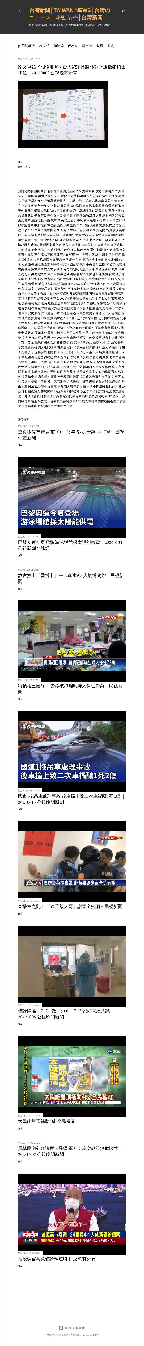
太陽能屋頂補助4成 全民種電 (46, 1121)
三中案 (32, 328)
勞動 (57, 391)
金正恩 (75, 318)
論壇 (54, 386)
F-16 (66, 255)
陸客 (91, 323)
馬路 (111, 279)
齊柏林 (113, 347)
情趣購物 (76, 206)
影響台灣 (87, 289)
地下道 (101, 284)
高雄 (34, 347)
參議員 (106, 235)
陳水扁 (116, 211)
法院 (85, 240)
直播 (54, 377)
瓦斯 (38, 284)
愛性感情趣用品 (108, 401)
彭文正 (103, 377)
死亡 (37, 255)
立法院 (81, 357)
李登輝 (61, 211)
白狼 (38, 308)
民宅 (64, 220)
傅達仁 (67, 323)
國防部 (113, 216)
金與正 (117, 396)
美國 (34, 362)
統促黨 (68, 308)
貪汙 (96, 264)
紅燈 (60, 308)
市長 (121, 367)
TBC (53, 211)
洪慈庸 (74, 274)
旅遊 (57, 362)
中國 (50, 230)
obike (89, 342)
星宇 (73, 372)
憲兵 (85, 269)
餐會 (37, 216)
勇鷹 (28, 401)
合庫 (108, 323)
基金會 (51, 216)
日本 (41, 362)
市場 (70, 362)
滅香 (112, 289)
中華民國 (41, 230)
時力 (102, 352)
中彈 (105, 191)
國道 (38, 264)
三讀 (38, 289)
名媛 (92, 191)
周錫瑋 (110, 220)
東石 (118, 377)
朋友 (105, 255)
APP (27, 294)
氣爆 (31, 284)
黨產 (85, 206)
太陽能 (67, 279)
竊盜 (82, 279)
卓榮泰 (87, 201)
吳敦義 (32, 338)
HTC (67, 303)
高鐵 (25, 357)
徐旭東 (44, 259)
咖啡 (77, 284)
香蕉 (118, 191)
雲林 (119, 220)
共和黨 (58, 406)
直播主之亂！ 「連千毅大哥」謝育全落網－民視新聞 (70, 906)
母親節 (26, 235)
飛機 (121, 216)
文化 (119, 289)
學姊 (25, 201)
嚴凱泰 (113, 196)
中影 (37, 225)
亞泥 (118, 255)
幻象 (44, 318)
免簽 (63, 362)
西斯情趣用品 (53, 279)
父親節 (51, 235)
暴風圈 (103, 294)
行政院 (71, 357)
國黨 (112, 264)
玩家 (89, 279)
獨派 (53, 259)
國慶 (92, 308)
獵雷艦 (26, 318)
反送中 (26, 382)
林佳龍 (51, 225)
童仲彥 (107, 250)
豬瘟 (51, 196)
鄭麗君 (35, 318)
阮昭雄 (58, 382)
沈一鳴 (22, 396)
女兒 (122, 250)
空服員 (42, 382)
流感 (44, 255)
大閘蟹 (81, 313)
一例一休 (37, 240)
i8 (81, 308)
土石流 (72, 220)
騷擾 (51, 303)
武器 (85, 235)
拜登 (41, 406)
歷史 (73, 367)
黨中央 (45, 386)
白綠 (79, 201)
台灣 (86, 230)
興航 (47, 220)
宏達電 (58, 303)
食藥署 (35, 294)
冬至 (83, 391)
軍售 (98, 235)
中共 (90, 386)
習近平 (64, 230)
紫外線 (106, 269)
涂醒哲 (48, 240)
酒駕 (21, 220)
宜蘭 (28, 372)
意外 (44, 284)
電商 (41, 274)
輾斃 (118, 382)
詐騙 (38, 196)
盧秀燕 (74, 382)
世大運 (113, 338)
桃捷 (103, 342)
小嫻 (75, 328)
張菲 (38, 313)
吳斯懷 (91, 391)
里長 (73, 225)
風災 (31, 255)
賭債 (64, 284)
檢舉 (99, 347)
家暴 (116, 250)
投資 (57, 206)
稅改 (56, 294)
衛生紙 (55, 333)
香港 (96, 357)
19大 (108, 313)
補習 (100, 250)
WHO (108, 396)
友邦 (21, 342)
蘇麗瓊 (22, 328)
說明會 (94, 303)
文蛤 (79, 191)
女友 (50, 269)
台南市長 (66, 333)
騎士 (118, 352)
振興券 (61, 401)
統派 (59, 259)
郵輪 (41, 279)
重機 (31, 264)
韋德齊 (93, 401)
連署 (50, 201)
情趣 (66, 216)
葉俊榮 (85, 303)
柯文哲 (44, 46)
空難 (50, 318)
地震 (34, 333)
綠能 (75, 279)
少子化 (99, 259)
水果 (66, 225)
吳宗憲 (90, 372)
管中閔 (77, 211)
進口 (73, 250)
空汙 (71, 289)
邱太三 (97, 216)
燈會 (64, 196)
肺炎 (110, 46)
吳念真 (64, 274)
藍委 (112, 255)
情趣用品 (83, 196)
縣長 (21, 372)
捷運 (60, 342)
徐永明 (76, 323)
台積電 (119, 274)
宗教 (106, 289)
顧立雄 (74, 342)
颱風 (99, 46)
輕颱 (111, 294)
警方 (44, 303)
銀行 (38, 303)
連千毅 (61, 377)
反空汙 (42, 201)
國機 (121, 235)
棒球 (121, 338)
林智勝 (114, 318)
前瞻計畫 (111, 333)
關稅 (37, 191)
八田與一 (70, 352)
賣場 (116, 284)
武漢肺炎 (34, 396)
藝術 (72, 240)
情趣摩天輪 (38, 235)
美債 (43, 191)
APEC (67, 318)
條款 (25, 308)
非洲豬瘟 (98, 201)
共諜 (47, 367)
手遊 (79, 367)
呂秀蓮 (93, 377)
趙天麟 (57, 323)
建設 (84, 245)
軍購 (91, 235)
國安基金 (69, 191)
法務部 (87, 216)
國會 (28, 240)
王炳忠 (99, 328)
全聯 (57, 274)
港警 (25, 377)
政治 (27, 167)
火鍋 (21, 323)
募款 (44, 216)
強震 (47, 333)
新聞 (57, 347)
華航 (77, 386)
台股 (112, 274)
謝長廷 (48, 362)
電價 (112, 382)
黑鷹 (109, 391)
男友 (44, 269)
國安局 (75, 303)
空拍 (41, 367)
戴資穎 (77, 294)
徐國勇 (116, 313)
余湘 (63, 391)
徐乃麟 (55, 313)
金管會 (84, 299)
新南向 (64, 269)
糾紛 (57, 284)
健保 (34, 367)
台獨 (77, 308)
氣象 (115, 269)
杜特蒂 (109, 308)
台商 (57, 269)
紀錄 (25, 386)
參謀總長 (118, 391)
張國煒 (81, 372)
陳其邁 (48, 323)
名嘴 (28, 367)
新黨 (108, 328)
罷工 (57, 196)
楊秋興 (110, 386)
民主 (31, 386)
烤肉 (31, 313)
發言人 (66, 245)
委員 (102, 357)
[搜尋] (124, 10)
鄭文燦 (100, 225)
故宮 (114, 342)
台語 (28, 352)
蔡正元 (116, 206)
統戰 (105, 382)
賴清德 (59, 46)
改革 (99, 338)
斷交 (66, 342)
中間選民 (99, 386)
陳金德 (38, 323)
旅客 (64, 289)
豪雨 (87, 220)
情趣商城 (88, 259)
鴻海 (105, 274)
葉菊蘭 (100, 230)
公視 (93, 220)
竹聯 (118, 308)
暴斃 (98, 191)
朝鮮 (107, 318)
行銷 (28, 274)
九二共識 (69, 201)
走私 (41, 220)
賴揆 (25, 338)
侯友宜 (73, 46)
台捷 (25, 406)
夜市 (66, 372)
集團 (31, 196)
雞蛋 (108, 206)
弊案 (92, 255)
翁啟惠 (57, 245)
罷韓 (70, 391)
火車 (96, 352)
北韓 (84, 318)
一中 (79, 255)
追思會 (39, 357)
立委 (38, 386)
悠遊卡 (93, 299)
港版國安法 (73, 401)
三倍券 (51, 401)
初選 (85, 333)
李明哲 (22, 255)
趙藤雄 (76, 245)
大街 (105, 279)
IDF (24, 259)
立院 (102, 264)
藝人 (115, 367)
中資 (60, 386)
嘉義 (31, 357)
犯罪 (25, 196)
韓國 (91, 318)
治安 (34, 250)
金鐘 (73, 313)
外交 (92, 338)
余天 (73, 338)
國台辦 (74, 264)
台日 (28, 362)
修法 (83, 274)
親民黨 (47, 245)
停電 (103, 303)
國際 (108, 367)
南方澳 (68, 386)
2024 (63, 299)
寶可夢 (96, 279)
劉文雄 (42, 347)
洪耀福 (86, 211)
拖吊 (71, 284)
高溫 (99, 269)
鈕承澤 (103, 196)
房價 (41, 250)
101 (108, 342)
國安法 (115, 328)
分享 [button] (20, 161)
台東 (92, 269)
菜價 (63, 294)
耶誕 (121, 323)
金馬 (114, 323)
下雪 (69, 328)
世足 (44, 196)
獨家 (114, 299)
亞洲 (34, 279)
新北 (109, 357)
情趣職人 (82, 338)
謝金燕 (45, 264)
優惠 (57, 289)
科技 (28, 279)
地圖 (78, 235)
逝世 (51, 289)
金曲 (30, 259)
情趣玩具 (76, 269)
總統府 (29, 323)
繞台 (105, 338)
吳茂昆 (29, 211)
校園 (102, 206)
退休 (93, 250)
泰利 (21, 299)
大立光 (100, 367)
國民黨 (64, 206)
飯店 (93, 362)
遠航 (34, 220)
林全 (57, 357)
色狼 (67, 250)
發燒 (91, 396)
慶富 (85, 323)
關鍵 (86, 362)
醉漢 (79, 216)
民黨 (119, 264)
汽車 (54, 220)
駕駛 (77, 289)
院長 (63, 357)
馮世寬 (58, 318)
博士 (50, 382)
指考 (83, 342)
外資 (95, 211)
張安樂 (52, 308)
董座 (21, 279)
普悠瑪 (94, 196)
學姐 (66, 382)
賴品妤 (84, 377)
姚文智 (119, 240)
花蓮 (41, 333)
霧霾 (40, 328)
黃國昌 (51, 255)
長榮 (34, 382)
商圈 (25, 284)
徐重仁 (48, 274)
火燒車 (85, 284)
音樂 (21, 347)
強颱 (69, 299)
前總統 (38, 342)
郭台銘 (87, 46)
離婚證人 (34, 391)
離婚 (91, 328)
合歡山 (60, 328)
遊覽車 (100, 362)
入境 (25, 289)
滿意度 (100, 333)
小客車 (101, 220)
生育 (79, 259)
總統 (47, 342)
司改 (79, 240)
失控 (50, 206)
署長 (31, 303)
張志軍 (64, 264)
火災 (118, 279)
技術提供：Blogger (75, 1327)
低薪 (34, 352)
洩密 (93, 225)
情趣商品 (89, 367)
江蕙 (28, 347)
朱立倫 (116, 357)
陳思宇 (109, 201)
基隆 (28, 269)
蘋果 (121, 269)
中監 (60, 216)
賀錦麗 (48, 406)
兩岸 (66, 259)
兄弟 (123, 318)
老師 (87, 250)
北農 (92, 333)
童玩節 (35, 372)
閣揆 (69, 294)
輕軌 (93, 284)
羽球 (85, 294)
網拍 (47, 377)
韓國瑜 (57, 191)
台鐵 (43, 294)
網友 (105, 216)
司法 (89, 357)
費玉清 (45, 313)
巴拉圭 (51, 338)
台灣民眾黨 (109, 372)
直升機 (102, 245)
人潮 (21, 274)
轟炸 (111, 191)
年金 (66, 338)
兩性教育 (73, 377)
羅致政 (113, 230)
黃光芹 (72, 196)
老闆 (50, 352)
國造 (21, 240)
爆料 (60, 250)
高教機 (42, 401)
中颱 (50, 294)
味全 (31, 377)
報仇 (60, 352)
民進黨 (93, 206)
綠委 (98, 255)
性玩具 (98, 318)
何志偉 (26, 206)
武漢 (50, 396)
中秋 (92, 240)
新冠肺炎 (66, 396)
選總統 (39, 377)
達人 (105, 347)
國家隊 (32, 406)
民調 (25, 230)
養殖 (76, 299)
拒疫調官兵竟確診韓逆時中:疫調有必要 (57, 1259)
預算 (44, 225)
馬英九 (29, 342)
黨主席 (35, 269)
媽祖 (92, 382)
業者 (73, 216)
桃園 (108, 211)
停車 (109, 284)
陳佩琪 (100, 313)
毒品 (101, 211)
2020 (31, 230)
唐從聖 (64, 313)
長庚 (121, 342)
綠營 (40, 299)
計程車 (100, 240)
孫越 (47, 211)
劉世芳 (92, 245)
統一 (72, 259)
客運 (109, 362)
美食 (34, 274)
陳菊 (28, 220)
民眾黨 (100, 391)
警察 (28, 250)
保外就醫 (28, 216)
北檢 (86, 225)
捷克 (85, 401)
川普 (79, 230)
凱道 (63, 347)
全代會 (110, 303)
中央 (89, 264)
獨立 (93, 230)
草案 (31, 289)
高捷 (96, 342)
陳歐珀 (45, 372)
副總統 (48, 357)
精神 (44, 308)
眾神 (70, 347)
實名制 (99, 396)
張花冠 (57, 240)
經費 (25, 264)
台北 (53, 342)
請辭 (28, 333)
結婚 (51, 284)
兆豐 (85, 255)
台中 (31, 225)
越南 (50, 191)
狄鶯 (99, 382)
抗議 (83, 386)
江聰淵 (99, 323)
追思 (44, 289)
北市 (21, 250)
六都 (118, 386)
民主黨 (67, 406)
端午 (59, 235)
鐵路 (60, 372)
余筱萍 (84, 382)
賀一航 (42, 206)
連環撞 (110, 352)
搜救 (110, 245)
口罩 (43, 396)
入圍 (36, 259)
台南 (89, 352)
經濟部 (90, 347)
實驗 (85, 191)
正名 (56, 299)
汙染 (66, 240)
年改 (79, 225)
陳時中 (76, 396)
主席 (73, 230)
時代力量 (37, 245)
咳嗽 (85, 396)
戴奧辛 (90, 313)
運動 (53, 372)
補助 (117, 259)
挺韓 (77, 391)
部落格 (38, 211)
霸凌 (66, 367)
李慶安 (109, 240)
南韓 (50, 391)
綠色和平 (69, 235)
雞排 (31, 308)
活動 (25, 391)
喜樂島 (32, 201)
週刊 (54, 250)
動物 (34, 206)
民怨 (118, 225)
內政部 (97, 289)
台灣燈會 (50, 328)
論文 (111, 377)
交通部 (116, 362)
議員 (60, 225)
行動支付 (105, 299)
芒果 (57, 230)
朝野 (72, 255)
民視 (50, 347)
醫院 (44, 391)
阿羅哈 (93, 294)
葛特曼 (58, 201)
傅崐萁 (118, 245)
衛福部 (108, 259)
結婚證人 (57, 367)
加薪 (25, 303)
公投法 (48, 299)
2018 (60, 338)
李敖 (69, 211)
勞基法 (119, 294)
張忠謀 (100, 308)
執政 (83, 264)
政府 (60, 255)
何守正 (83, 328)
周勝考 (55, 264)
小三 (47, 250)
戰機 (114, 235)
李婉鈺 (78, 362)
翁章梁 (77, 333)
